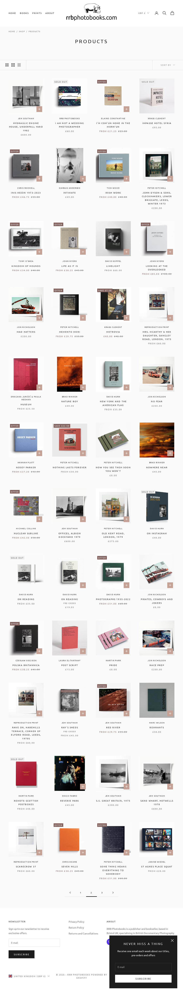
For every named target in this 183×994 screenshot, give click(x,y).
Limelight (113, 266)
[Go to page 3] (113, 893)
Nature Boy (69, 401)
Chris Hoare (69, 861)
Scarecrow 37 (26, 866)
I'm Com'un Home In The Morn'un (113, 125)
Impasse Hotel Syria (156, 123)
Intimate (69, 192)
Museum (26, 404)
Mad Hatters (26, 331)
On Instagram (157, 533)
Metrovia (113, 331)
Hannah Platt (26, 462)
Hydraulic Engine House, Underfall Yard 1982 (26, 127)
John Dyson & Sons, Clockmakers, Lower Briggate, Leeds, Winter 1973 (157, 198)
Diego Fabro (69, 795)
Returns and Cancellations (83, 933)
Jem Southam (26, 118)
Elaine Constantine (113, 118)
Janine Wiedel (156, 861)
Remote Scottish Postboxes (26, 802)
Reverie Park (69, 800)
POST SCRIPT (69, 665)
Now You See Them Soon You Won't (113, 469)
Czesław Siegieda (26, 660)
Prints (37, 13)
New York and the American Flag (113, 403)
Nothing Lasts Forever (70, 467)
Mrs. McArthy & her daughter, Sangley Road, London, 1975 (157, 335)
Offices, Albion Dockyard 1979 (69, 535)
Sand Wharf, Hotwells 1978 (156, 802)
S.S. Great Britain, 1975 (113, 800)
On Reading (26, 599)
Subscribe (143, 978)
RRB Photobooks (70, 118)
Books (24, 13)
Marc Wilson (157, 722)
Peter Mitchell (157, 188)
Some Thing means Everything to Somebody (113, 870)
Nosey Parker (26, 467)
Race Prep (157, 665)
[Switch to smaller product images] (13, 65)
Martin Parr (113, 660)
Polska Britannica (26, 665)
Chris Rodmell (26, 188)
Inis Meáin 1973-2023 (26, 192)
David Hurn (113, 396)
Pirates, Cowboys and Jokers (157, 601)
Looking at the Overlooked (157, 268)
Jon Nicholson (26, 327)
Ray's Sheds (69, 727)
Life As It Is (69, 266)
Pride (113, 665)
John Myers (70, 261)
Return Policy (76, 927)
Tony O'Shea (26, 261)
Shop (22, 31)
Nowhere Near (157, 467)
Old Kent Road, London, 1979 (113, 535)
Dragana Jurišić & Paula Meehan (26, 398)
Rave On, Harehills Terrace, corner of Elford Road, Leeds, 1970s (26, 733)
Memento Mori (69, 331)
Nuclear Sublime (26, 533)
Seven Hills (69, 866)
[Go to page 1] (70, 893)
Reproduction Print (157, 327)
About (50, 13)
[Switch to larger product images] (7, 65)
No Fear (157, 401)
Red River (113, 727)
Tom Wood (113, 188)
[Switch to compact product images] (19, 65)
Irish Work (113, 192)
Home (12, 13)
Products (34, 31)
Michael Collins (26, 528)
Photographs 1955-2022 (113, 599)
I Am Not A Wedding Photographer (69, 125)
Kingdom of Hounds (26, 266)
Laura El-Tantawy (70, 660)
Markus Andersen (69, 188)
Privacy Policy (76, 921)
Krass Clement (157, 118)
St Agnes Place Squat (156, 866)
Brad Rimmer (70, 396)
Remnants (157, 727)
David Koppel (113, 261)
